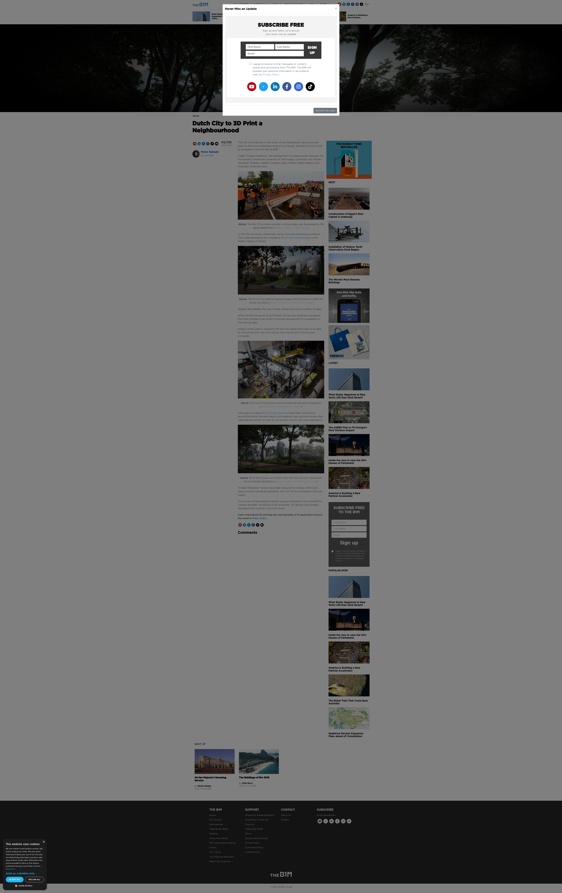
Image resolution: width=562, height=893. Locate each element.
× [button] (43, 842)
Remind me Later (325, 110)
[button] (25, 873)
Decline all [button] (34, 879)
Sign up (312, 50)
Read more (10, 869)
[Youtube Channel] (252, 86)
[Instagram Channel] (298, 86)
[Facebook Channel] (287, 86)
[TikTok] (310, 86)
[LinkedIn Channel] (275, 86)
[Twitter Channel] (263, 86)
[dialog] (25, 864)
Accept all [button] (14, 879)
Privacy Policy (271, 74)
